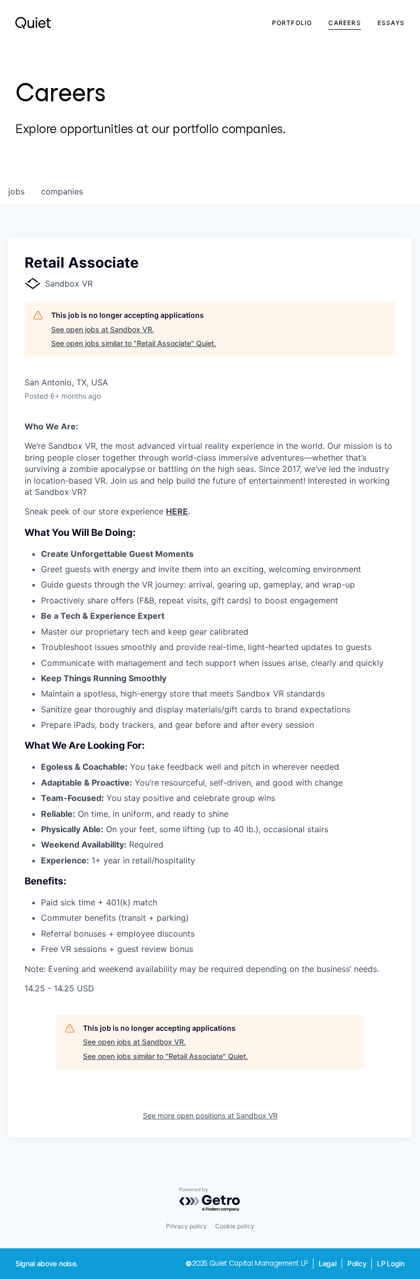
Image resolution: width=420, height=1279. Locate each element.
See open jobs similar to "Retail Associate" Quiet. (133, 343)
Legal (328, 1263)
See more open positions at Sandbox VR (210, 1115)
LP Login (391, 1263)
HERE (177, 511)
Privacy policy (186, 1226)
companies (62, 191)
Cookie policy (235, 1226)
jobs (16, 191)
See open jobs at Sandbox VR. (102, 329)
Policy (357, 1263)
